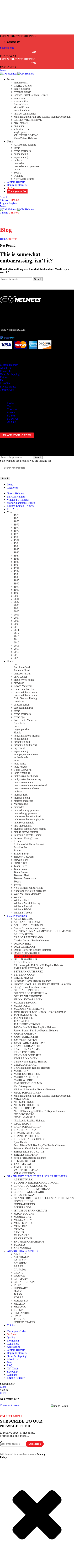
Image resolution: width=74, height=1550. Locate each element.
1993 (16, 574)
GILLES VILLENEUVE (28, 119)
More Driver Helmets (25, 138)
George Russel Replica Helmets (31, 94)
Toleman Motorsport (25, 878)
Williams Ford (21, 900)
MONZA (19, 1229)
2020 (16, 658)
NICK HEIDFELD (24, 1108)
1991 (16, 568)
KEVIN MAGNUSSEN (27, 1055)
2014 (16, 639)
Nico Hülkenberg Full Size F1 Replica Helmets (39, 1111)
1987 (16, 555)
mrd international (23, 825)
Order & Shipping (10, 374)
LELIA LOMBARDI (25, 1064)
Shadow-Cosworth (24, 856)
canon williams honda (26, 692)
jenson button (21, 101)
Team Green (20, 866)
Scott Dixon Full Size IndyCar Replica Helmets (39, 1145)
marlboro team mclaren (26, 788)
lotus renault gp (22, 772)
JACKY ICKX (22, 1005)
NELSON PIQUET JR (26, 1105)
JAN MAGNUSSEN (25, 1015)
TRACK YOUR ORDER (17, 435)
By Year (11, 415)
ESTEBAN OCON (24, 974)
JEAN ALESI (21, 1021)
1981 (16, 540)
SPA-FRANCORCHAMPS (29, 1241)
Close (3, 1386)
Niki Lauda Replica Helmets (29, 1120)
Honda (17, 732)
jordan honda (21, 757)
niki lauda (19, 126)
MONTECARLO (23, 1222)
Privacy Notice (8, 386)
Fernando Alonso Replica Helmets (32, 980)
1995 (16, 580)
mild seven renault (24, 822)
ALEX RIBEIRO (23, 918)
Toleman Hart (21, 875)
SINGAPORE (22, 1312)
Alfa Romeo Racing (25, 144)
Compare (12, 1374)
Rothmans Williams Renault (29, 844)
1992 (16, 571)
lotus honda (20, 763)
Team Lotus (20, 869)
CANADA (20, 1269)
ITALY (18, 1291)
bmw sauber (20, 676)
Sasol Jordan (21, 847)
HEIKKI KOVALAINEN (28, 999)
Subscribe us (7, 47)
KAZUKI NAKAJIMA (27, 1049)
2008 (16, 620)
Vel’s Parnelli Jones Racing (28, 887)
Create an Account (10, 1405)
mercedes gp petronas (25, 813)
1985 (16, 549)
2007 (16, 617)
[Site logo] (8, 73)
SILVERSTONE (23, 1238)
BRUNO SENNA (24, 934)
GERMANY (21, 1278)
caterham (19, 701)
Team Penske (21, 872)
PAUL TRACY (22, 1123)
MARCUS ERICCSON (27, 1073)
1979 (16, 533)
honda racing (21, 153)
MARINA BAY (22, 1216)
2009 (16, 623)
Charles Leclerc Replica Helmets (31, 940)
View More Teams (24, 178)
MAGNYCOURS (24, 1213)
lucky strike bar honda (26, 775)
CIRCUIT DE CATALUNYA (30, 1185)
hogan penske (21, 729)
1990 (16, 564)
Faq (2, 380)
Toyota (17, 172)
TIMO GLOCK (22, 1167)
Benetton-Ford (22, 670)
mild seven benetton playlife (29, 819)
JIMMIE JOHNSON (25, 1033)
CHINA (18, 1272)
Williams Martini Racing (27, 903)
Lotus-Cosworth (22, 769)
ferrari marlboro (22, 150)
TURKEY (19, 1319)
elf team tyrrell (21, 704)
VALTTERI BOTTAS (26, 135)
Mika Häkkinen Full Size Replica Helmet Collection (42, 116)
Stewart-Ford (21, 859)
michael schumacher (25, 113)
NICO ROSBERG (24, 1114)
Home (3, 238)
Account (11, 412)
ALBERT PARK (23, 1179)
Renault (18, 841)
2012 (16, 633)
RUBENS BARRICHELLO (29, 1139)
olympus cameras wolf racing (30, 828)
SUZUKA (19, 1244)
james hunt (19, 98)
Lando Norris (21, 104)
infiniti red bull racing (25, 744)
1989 (16, 561)
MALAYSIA (21, 1300)
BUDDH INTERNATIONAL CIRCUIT (36, 1182)
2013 (16, 636)
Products (11, 403)
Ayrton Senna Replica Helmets (30, 928)
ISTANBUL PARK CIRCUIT (30, 1210)
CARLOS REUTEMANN (28, 937)
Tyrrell (17, 884)
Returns (4, 377)
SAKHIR (19, 1232)
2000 (16, 595)
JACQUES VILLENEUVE (29, 1008)
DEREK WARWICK (25, 959)
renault (17, 169)
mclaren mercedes (23, 800)
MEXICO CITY (23, 1219)
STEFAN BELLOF (25, 1160)
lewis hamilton (22, 110)
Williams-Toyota (23, 912)
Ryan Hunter (21, 1142)
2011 (16, 630)
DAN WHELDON (24, 946)
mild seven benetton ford (27, 816)
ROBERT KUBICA (25, 1129)
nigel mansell (21, 122)
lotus (16, 760)
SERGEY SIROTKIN (26, 1154)
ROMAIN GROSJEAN (27, 1132)
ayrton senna (21, 82)
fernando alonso (22, 91)
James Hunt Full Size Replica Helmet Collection (40, 1011)
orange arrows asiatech (26, 831)
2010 (16, 626)
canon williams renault (26, 695)
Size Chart (5, 383)
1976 (16, 524)
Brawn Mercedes (23, 685)
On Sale (11, 421)
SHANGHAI (21, 1235)
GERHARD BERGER (26, 990)
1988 (16, 558)
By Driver (12, 418)
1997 (16, 586)
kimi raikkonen (22, 107)
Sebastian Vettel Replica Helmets (32, 1148)
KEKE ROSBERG (24, 1052)
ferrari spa (19, 717)
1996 (16, 583)
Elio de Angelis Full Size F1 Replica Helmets (38, 965)
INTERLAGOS (22, 1207)
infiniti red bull (22, 741)
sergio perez (20, 132)
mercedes (19, 163)
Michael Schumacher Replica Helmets (34, 1089)
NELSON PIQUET (25, 1101)
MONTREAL (21, 1226)
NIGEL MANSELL (25, 1117)
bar (15, 664)
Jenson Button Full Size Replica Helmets (36, 1030)
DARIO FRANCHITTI (27, 952)
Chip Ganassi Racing (25, 698)
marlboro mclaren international (30, 785)
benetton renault (22, 673)
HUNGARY (21, 1288)
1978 (16, 530)
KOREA (19, 1297)
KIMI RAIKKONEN (26, 1058)
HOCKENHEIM (23, 1201)
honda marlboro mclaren (27, 735)
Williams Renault (23, 906)
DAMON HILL (22, 943)
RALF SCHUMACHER (27, 1126)
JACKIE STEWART (25, 1002)
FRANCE (19, 1275)
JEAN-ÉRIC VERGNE (27, 1024)
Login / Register (15, 1377)
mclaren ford (21, 794)
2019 (16, 654)
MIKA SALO (21, 1098)
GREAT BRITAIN (24, 1281)
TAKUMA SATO (24, 1163)
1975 (16, 521)
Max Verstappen (22, 1086)
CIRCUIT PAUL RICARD (29, 1191)
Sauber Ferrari (21, 853)
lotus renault (20, 766)
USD (33, 52)
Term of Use (7, 389)
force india (19, 723)
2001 (16, 599)
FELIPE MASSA (23, 977)
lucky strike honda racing (27, 779)
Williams (18, 897)
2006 (16, 614)
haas (16, 726)
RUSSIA (19, 1309)
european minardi (23, 707)
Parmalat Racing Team (26, 838)
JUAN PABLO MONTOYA (30, 1042)
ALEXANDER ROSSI (27, 921)
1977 (16, 527)
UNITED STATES (24, 1322)
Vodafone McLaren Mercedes (30, 890)
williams (18, 175)
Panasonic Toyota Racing (27, 834)
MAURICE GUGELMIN (28, 1083)
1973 (16, 515)
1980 (16, 536)
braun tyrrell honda (24, 679)
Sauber (17, 850)
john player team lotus (26, 754)
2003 (16, 605)
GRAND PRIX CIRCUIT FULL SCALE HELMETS (44, 1198)
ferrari (17, 147)
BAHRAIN (20, 1260)
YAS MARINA (22, 1247)
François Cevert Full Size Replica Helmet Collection (42, 983)
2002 (16, 602)
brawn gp (19, 682)
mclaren (18, 160)
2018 (16, 651)
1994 (16, 577)
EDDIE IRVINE (23, 962)
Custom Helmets (9, 364)
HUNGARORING (24, 1204)
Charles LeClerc (22, 85)
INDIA (18, 1285)
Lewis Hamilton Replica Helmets (32, 1067)
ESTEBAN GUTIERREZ (28, 971)
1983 (16, 543)
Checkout (12, 409)
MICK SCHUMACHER (27, 1092)
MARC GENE (22, 1070)
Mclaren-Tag (21, 803)
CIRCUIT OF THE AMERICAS (32, 1188)
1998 (16, 589)
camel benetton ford (24, 689)
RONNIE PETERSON (26, 1136)
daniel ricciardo (22, 88)
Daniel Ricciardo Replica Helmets (32, 949)
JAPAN (18, 1294)
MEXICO (19, 1303)
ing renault (19, 748)
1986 (16, 552)
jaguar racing (21, 157)
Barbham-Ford (22, 667)
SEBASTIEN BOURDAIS (29, 1151)
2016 (16, 645)
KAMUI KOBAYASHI (27, 1046)
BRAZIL (19, 1266)
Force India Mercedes (25, 720)
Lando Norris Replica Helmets (30, 1061)
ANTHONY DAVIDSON (28, 924)
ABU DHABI (21, 1254)
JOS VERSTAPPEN (25, 1039)
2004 (16, 608)
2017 (16, 648)
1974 (16, 518)
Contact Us (6, 371)
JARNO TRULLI (24, 1018)
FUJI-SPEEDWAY (24, 1195)
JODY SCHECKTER (26, 1036)
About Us (5, 367)
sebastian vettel (22, 129)
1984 (16, 546)
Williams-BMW (22, 909)
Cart (9, 406)
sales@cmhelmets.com (13, 329)
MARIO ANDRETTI (26, 1077)
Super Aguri (20, 862)
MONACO (20, 1306)
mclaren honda (22, 797)
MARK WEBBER (24, 1080)
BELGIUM (20, 1263)
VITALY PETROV (24, 1173)
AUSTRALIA (22, 1257)
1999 (16, 592)
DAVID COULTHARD (27, 956)
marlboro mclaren (23, 782)
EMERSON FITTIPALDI (28, 968)
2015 (16, 642)
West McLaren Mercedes (27, 893)
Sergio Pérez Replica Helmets (30, 1157)
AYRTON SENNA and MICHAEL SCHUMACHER (43, 931)
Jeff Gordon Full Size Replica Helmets (35, 1027)
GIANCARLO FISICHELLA (30, 993)
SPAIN (18, 1316)
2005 (16, 611)
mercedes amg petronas (26, 166)
